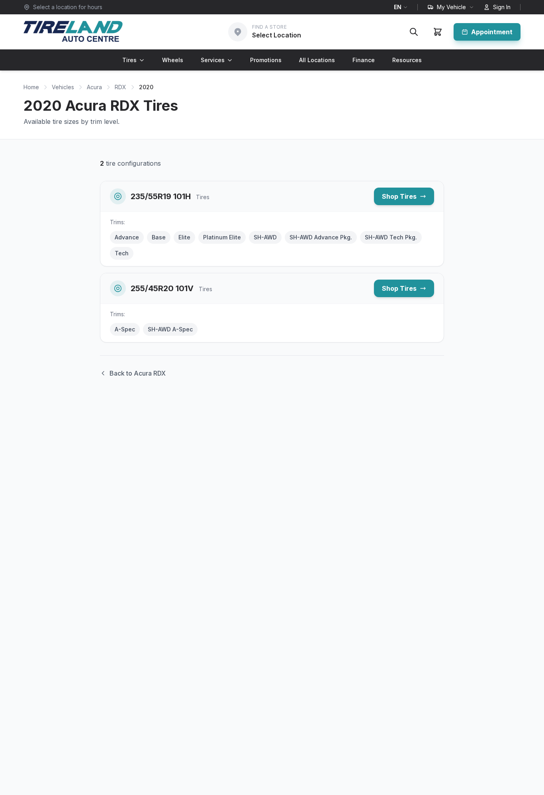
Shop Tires (399, 196)
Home (31, 87)
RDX (120, 87)
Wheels (172, 60)
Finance (363, 60)
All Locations (317, 60)
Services (213, 60)
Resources (407, 60)
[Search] (414, 32)
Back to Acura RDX (138, 373)
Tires (129, 60)
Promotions (266, 60)
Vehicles (63, 87)
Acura (94, 87)
